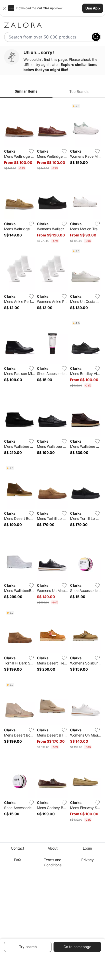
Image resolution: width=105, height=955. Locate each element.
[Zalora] (52, 25)
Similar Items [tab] (26, 91)
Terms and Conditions (52, 862)
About (53, 848)
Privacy (87, 860)
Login (87, 848)
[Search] (96, 37)
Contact (17, 848)
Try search (28, 946)
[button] (52, 8)
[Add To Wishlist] (31, 151)
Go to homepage (77, 946)
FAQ (17, 860)
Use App (92, 8)
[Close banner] (4, 8)
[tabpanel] (52, 463)
